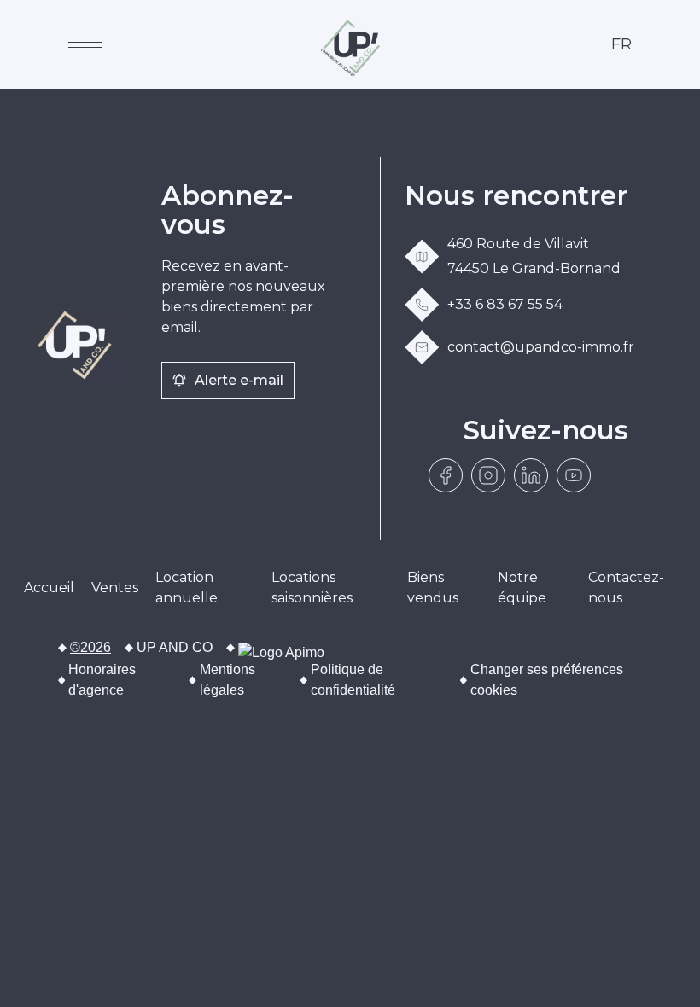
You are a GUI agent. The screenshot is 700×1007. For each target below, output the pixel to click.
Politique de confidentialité (353, 679)
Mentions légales (227, 679)
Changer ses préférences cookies (546, 679)
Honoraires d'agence (102, 679)
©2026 (90, 647)
